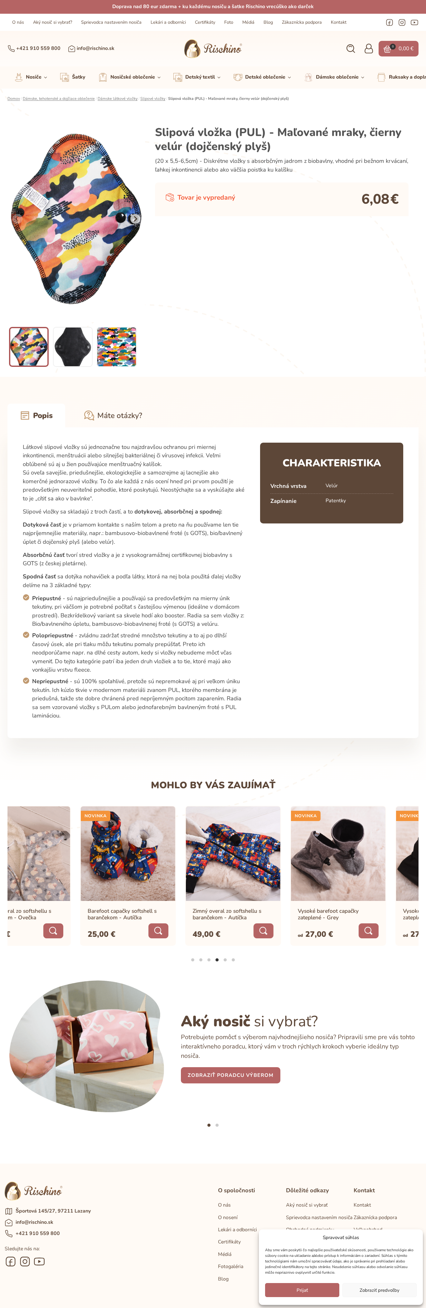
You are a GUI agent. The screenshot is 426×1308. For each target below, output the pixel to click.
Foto (228, 22)
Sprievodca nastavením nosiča (111, 22)
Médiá (248, 22)
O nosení (228, 1217)
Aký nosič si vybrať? (52, 22)
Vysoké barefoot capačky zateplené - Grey (255, 914)
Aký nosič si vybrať (307, 1205)
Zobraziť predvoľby (379, 1290)
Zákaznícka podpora (302, 22)
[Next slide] (135, 219)
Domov (13, 98)
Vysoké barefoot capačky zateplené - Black (360, 914)
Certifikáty (205, 22)
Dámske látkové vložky (118, 98)
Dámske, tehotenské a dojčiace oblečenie (59, 98)
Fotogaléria (230, 1266)
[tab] (193, 960)
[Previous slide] (17, 219)
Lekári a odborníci (168, 22)
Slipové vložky (152, 98)
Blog (268, 22)
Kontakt (338, 22)
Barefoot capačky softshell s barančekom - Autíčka (49, 914)
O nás (18, 22)
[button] (350, 49)
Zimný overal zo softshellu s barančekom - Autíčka (154, 914)
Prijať (302, 1290)
